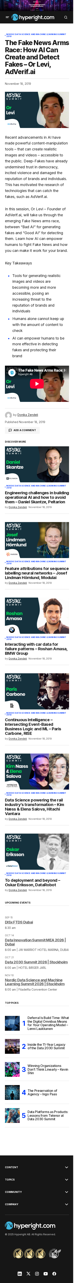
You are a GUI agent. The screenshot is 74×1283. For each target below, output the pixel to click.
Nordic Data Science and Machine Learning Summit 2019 (36, 35)
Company (11, 1204)
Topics (10, 1179)
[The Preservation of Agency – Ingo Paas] (12, 1092)
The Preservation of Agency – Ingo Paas (42, 1092)
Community (13, 1192)
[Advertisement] (37, 5)
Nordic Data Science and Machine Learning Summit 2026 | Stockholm (35, 982)
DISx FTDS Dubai (19, 922)
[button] (7, 17)
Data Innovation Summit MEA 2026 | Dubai (35, 942)
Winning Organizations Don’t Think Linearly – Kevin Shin (48, 1069)
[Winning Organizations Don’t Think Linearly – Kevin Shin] (12, 1069)
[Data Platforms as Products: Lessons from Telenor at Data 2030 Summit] (12, 1115)
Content (11, 1167)
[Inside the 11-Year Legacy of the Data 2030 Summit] (12, 1046)
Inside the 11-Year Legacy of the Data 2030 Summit (46, 1046)
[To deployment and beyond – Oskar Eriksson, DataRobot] (37, 852)
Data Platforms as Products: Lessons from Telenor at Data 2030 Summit (48, 1115)
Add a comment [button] (25, 430)
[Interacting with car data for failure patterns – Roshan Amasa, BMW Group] (37, 616)
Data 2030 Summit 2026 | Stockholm (36, 962)
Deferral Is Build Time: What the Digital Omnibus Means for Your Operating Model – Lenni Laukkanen (48, 1023)
